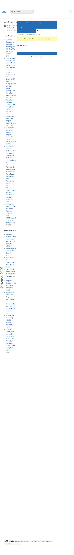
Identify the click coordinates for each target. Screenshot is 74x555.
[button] (70, 11)
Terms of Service (39, 541)
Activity (39, 23)
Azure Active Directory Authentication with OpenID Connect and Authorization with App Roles (11, 153)
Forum (21, 23)
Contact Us (49, 541)
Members (30, 23)
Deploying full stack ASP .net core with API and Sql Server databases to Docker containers (11, 65)
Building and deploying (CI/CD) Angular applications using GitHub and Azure (10, 135)
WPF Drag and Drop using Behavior (11, 220)
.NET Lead (4, 11)
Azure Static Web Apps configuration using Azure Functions (10, 104)
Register (22, 27)
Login (46, 23)
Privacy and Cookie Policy (21, 541)
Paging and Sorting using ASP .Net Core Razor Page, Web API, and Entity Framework (10, 174)
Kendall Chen (12, 29)
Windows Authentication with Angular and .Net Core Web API (11, 192)
